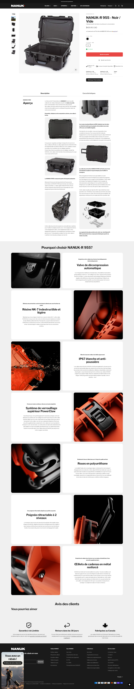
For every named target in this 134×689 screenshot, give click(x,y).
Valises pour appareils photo (94, 657)
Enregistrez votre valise (114, 668)
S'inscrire (40, 661)
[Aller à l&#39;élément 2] (13, 18)
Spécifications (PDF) (113, 660)
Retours (110, 657)
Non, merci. (12, 667)
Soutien (73, 5)
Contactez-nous (112, 652)
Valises (47, 5)
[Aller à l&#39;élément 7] (13, 46)
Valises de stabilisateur (92, 662)
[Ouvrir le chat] (129, 684)
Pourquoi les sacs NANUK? (73, 665)
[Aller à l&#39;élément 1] (13, 13)
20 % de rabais (84, 5)
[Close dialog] (22, 654)
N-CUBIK (68, 662)
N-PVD (68, 660)
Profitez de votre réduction (12, 663)
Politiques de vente (113, 670)
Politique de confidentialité (32, 683)
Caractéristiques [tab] (89, 93)
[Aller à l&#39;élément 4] (13, 30)
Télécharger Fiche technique (94, 79)
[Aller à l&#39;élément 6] (13, 41)
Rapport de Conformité (68, 683)
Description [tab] (45, 93)
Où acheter (111, 662)
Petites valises (54, 652)
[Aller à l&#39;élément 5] (13, 35)
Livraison (110, 654)
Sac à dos (68, 652)
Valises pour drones (92, 660)
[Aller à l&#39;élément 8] (13, 52)
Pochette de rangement (72, 657)
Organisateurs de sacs (72, 654)
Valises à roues (54, 662)
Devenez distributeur (113, 665)
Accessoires (54, 665)
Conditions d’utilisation (45, 683)
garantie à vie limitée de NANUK (38, 636)
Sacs (55, 5)
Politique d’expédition (57, 683)
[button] (104, 31)
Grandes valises (55, 657)
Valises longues (54, 660)
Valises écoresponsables (93, 668)
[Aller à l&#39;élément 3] (13, 24)
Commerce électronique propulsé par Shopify (33, 681)
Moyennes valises (55, 654)
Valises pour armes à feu (93, 665)
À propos (64, 5)
